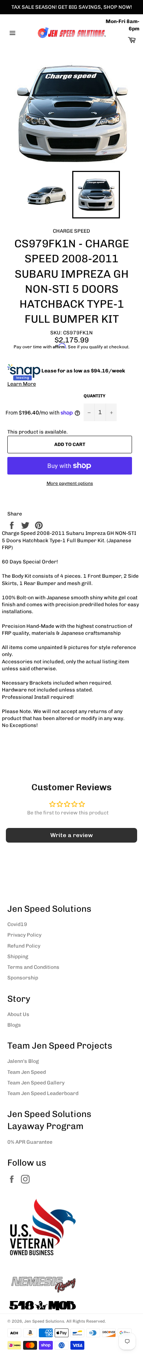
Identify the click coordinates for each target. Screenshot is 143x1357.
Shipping (17, 956)
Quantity (95, 395)
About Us (18, 1014)
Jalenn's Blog (23, 1061)
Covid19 (17, 924)
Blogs (14, 1025)
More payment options (70, 483)
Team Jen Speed (26, 1072)
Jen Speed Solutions (44, 1321)
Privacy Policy (24, 935)
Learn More (21, 384)
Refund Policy (23, 946)
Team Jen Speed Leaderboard (42, 1093)
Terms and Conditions (33, 967)
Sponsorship (22, 978)
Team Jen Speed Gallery (36, 1083)
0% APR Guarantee (29, 1142)
